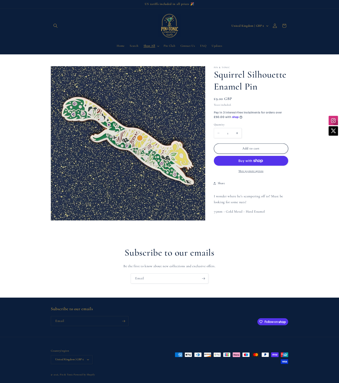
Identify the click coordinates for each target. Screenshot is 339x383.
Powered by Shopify (84, 374)
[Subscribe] (203, 278)
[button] (55, 25)
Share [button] (221, 183)
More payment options (251, 171)
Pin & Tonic (66, 374)
